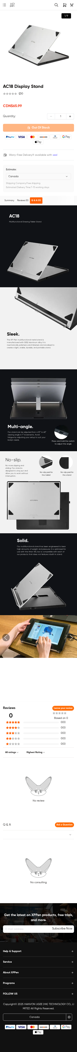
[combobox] (38, 176)
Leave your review (63, 708)
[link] (12, 5)
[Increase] (70, 116)
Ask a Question (64, 825)
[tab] (9, 200)
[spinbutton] (60, 116)
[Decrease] (51, 116)
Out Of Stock (41, 127)
